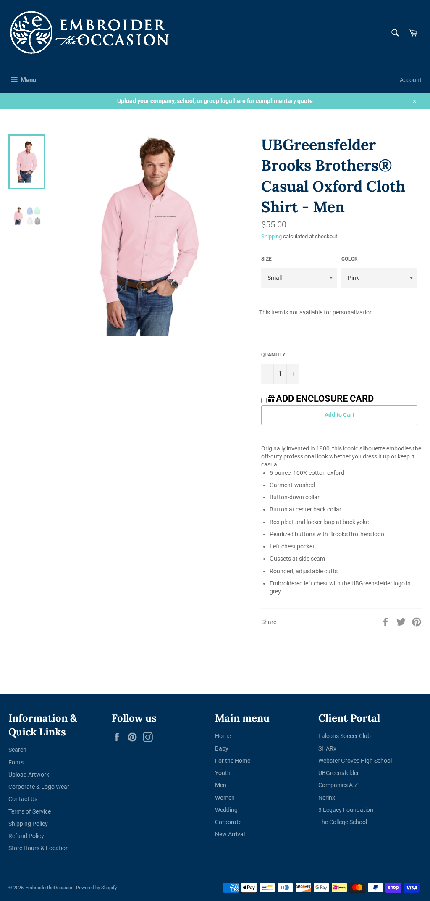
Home (223, 735)
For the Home (232, 760)
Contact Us (22, 799)
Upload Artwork (28, 774)
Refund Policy (26, 836)
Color (349, 259)
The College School (342, 822)
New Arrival (230, 834)
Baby (221, 748)
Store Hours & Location (38, 848)
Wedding (226, 809)
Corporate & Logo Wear (38, 786)
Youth (223, 772)
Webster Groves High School (355, 760)
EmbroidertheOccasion (49, 887)
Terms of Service (29, 811)
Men (220, 785)
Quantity (273, 355)
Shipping (271, 236)
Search (17, 749)
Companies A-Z (338, 785)
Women (225, 797)
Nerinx (326, 797)
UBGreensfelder (338, 772)
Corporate (228, 822)
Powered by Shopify (96, 887)
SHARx (327, 748)
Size (266, 259)
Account (411, 79)
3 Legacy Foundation (345, 809)
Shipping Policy (28, 823)
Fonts (16, 762)
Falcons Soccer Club (344, 735)
